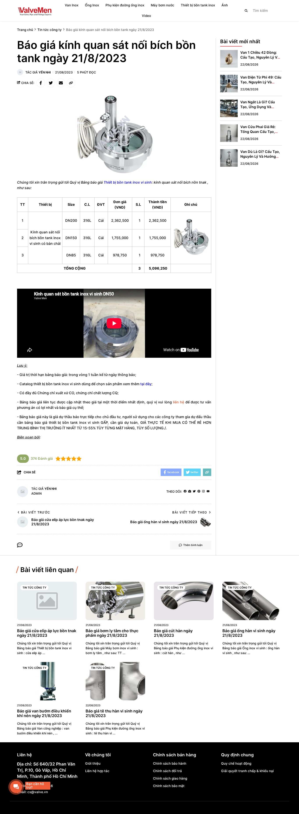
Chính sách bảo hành (169, 763)
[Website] (189, 491)
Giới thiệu (92, 763)
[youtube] (208, 491)
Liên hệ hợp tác (97, 771)
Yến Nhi (45, 72)
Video (146, 16)
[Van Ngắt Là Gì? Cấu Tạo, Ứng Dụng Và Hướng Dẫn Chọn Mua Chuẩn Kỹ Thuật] (229, 108)
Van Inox (71, 5)
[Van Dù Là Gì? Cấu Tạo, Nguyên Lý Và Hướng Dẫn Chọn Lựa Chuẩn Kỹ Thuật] (229, 158)
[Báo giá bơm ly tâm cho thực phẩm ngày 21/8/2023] (115, 601)
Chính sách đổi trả (167, 771)
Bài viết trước (35, 512)
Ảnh (225, 5)
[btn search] (246, 10)
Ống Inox (92, 5)
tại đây (145, 384)
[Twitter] (194, 491)
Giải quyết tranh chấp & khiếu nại (247, 771)
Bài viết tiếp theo (189, 512)
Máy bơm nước (162, 5)
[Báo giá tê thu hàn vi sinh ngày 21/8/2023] (115, 681)
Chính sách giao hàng (170, 778)
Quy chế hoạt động (236, 763)
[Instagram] (203, 491)
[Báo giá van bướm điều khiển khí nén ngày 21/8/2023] (47, 681)
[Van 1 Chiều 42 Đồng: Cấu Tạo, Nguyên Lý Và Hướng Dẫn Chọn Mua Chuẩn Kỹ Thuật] (229, 59)
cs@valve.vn (37, 792)
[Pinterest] (198, 491)
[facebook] (185, 491)
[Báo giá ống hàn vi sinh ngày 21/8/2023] (252, 601)
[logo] (34, 10)
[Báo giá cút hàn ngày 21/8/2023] (184, 601)
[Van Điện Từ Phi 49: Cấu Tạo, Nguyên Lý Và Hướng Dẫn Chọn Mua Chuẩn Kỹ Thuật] (229, 83)
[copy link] (71, 83)
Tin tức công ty (34, 587)
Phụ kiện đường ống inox (125, 5)
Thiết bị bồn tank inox (198, 5)
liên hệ (178, 402)
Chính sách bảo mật (169, 786)
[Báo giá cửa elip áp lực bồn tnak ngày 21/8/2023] (47, 601)
